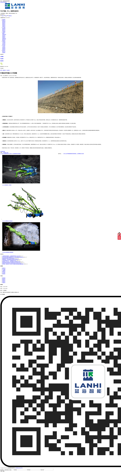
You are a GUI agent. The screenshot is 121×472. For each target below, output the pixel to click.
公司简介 (3, 46)
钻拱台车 (3, 35)
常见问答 (3, 44)
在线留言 (3, 52)
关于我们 (3, 45)
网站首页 (3, 19)
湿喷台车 (3, 280)
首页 (1, 70)
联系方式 (3, 51)
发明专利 (3, 49)
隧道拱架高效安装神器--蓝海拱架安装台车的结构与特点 (11, 262)
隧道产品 (3, 20)
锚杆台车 (3, 29)
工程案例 (3, 270)
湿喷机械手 (4, 38)
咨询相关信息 (2, 151)
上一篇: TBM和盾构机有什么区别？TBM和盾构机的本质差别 (10, 153)
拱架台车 (3, 25)
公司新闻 (3, 42)
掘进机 (3, 33)
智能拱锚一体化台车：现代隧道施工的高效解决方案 (11, 261)
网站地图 (4, 2)
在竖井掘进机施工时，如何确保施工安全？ (9, 260)
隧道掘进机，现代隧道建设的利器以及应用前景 (10, 259)
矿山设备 (3, 27)
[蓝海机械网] (14, 8)
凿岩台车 (3, 279)
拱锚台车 (3, 26)
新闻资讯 (3, 41)
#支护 (7, 152)
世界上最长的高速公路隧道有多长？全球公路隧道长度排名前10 (12, 257)
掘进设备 (3, 21)
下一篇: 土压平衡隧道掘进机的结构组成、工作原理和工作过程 (73, 153)
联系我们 (1, 2)
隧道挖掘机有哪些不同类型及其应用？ (8, 258)
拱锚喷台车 (4, 34)
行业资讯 (3, 43)
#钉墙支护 (4, 152)
